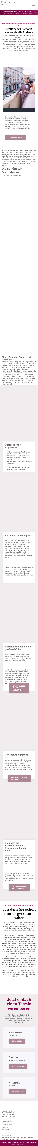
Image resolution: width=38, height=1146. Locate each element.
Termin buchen (15, 137)
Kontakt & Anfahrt (8, 1124)
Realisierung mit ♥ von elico (19, 1144)
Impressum (5, 1127)
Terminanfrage (14, 13)
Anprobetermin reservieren (19, 887)
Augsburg (31, 1137)
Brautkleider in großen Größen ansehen (19, 688)
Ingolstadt (23, 1137)
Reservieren (17, 1091)
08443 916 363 (17, 1041)
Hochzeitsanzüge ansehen (19, 778)
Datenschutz (6, 1130)
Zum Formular (18, 1066)
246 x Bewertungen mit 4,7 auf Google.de (19, 36)
